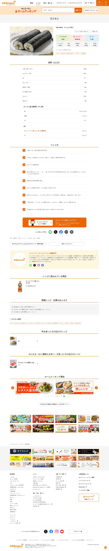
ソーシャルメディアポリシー (63, 540)
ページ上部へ (105, 547)
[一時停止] (64, 396)
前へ (12, 387)
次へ (96, 387)
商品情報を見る (31, 286)
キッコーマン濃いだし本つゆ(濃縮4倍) (36, 130)
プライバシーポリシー (34, 540)
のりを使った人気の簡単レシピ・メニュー (25, 312)
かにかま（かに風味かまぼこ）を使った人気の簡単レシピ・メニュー (32, 309)
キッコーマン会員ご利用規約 (78, 540)
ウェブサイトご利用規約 (21, 540)
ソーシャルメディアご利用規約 (48, 540)
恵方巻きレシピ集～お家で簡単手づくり (24, 307)
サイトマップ (90, 540)
